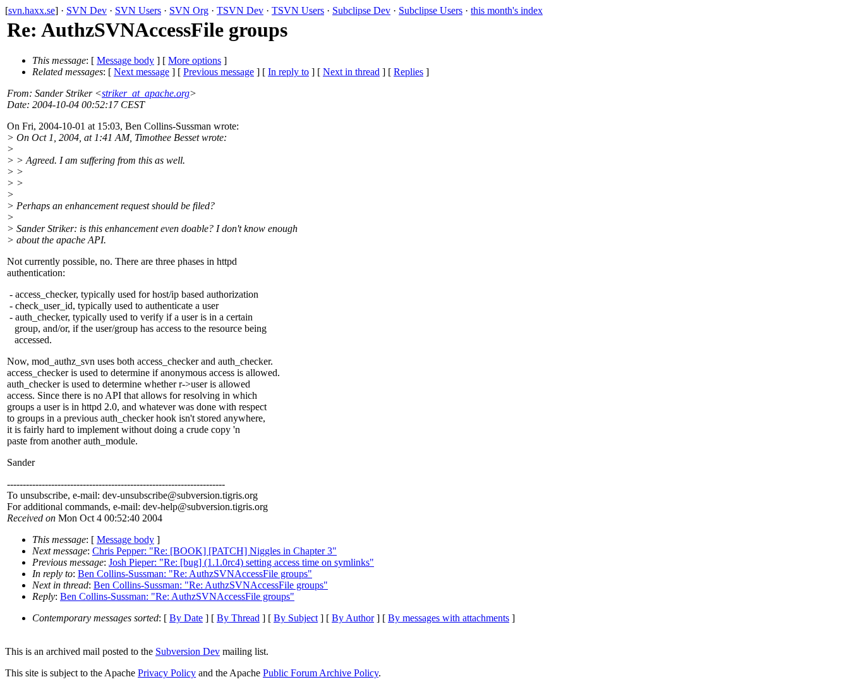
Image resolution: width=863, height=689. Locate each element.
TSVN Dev (240, 10)
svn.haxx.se (31, 10)
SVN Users (138, 10)
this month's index (507, 10)
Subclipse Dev (361, 10)
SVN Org (188, 10)
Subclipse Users (430, 10)
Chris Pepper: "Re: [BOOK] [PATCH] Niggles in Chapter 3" (214, 551)
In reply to (288, 71)
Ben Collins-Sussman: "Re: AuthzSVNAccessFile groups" (195, 573)
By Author (353, 618)
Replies (408, 71)
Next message (141, 71)
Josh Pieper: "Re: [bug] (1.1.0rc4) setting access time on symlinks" (241, 562)
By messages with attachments (448, 618)
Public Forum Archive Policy (320, 673)
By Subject (296, 618)
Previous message (218, 71)
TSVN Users (298, 10)
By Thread (238, 618)
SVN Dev (86, 10)
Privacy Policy (167, 673)
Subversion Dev (187, 651)
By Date (186, 618)
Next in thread (351, 71)
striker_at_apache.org (146, 93)
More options (194, 60)
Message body (125, 60)
